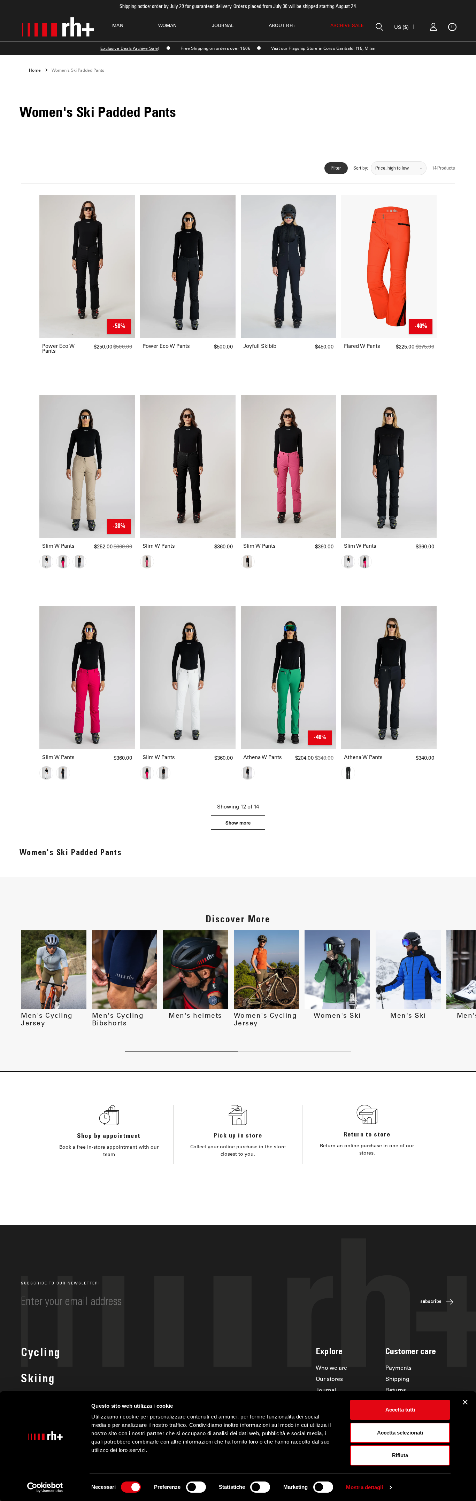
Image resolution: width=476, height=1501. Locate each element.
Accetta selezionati (400, 1433)
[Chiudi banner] (465, 1402)
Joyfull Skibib (259, 346)
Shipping (397, 1378)
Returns (395, 1389)
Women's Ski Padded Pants (78, 70)
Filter (336, 168)
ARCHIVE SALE (347, 25)
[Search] (379, 27)
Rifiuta (400, 1455)
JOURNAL (223, 25)
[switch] (196, 1487)
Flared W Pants (362, 346)
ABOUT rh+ (282, 25)
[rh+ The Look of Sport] (58, 27)
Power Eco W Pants (58, 348)
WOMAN (167, 25)
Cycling (41, 1353)
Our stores (329, 1378)
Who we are (331, 1367)
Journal (326, 1389)
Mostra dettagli (364, 1487)
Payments (398, 1367)
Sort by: (360, 168)
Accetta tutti (400, 1410)
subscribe (431, 1301)
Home (35, 70)
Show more (238, 823)
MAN (117, 25)
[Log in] (433, 27)
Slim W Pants (58, 545)
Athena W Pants (262, 757)
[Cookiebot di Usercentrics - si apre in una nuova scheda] (45, 1487)
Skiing (38, 1379)
